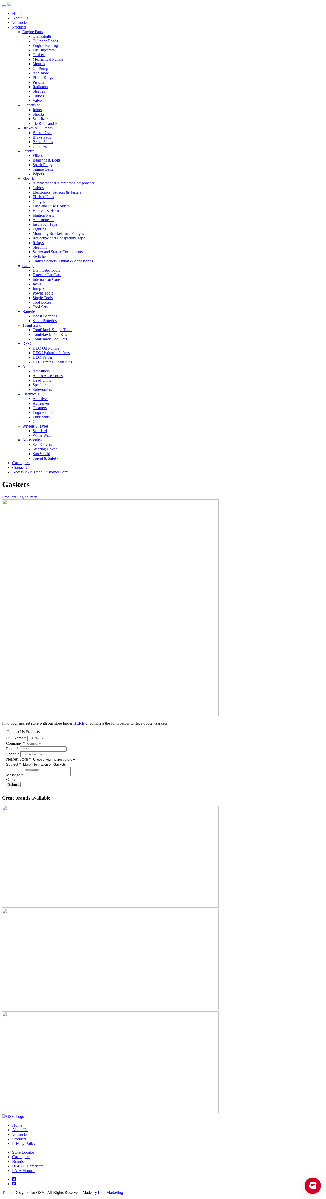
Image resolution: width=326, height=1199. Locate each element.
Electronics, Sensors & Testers (57, 192)
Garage (28, 265)
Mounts (39, 64)
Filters (38, 155)
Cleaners (40, 408)
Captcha (12, 779)
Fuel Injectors (44, 50)
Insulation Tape (45, 224)
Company (15, 743)
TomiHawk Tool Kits (50, 334)
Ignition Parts (43, 215)
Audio (27, 366)
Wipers (38, 174)
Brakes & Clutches (37, 128)
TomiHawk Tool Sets (50, 339)
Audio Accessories (48, 376)
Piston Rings (43, 77)
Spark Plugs (42, 165)
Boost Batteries (45, 316)
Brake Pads (42, 137)
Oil (35, 421)
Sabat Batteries (45, 320)
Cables (38, 187)
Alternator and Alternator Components (63, 183)
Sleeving (40, 247)
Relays (38, 243)
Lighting (39, 229)
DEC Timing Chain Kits (52, 362)
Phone (12, 754)
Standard (40, 431)
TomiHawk (31, 325)
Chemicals (30, 394)
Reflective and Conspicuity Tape (59, 238)
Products (19, 27)
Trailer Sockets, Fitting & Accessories (63, 261)
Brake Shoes (43, 142)
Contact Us (21, 467)
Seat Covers (42, 444)
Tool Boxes (42, 302)
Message (14, 775)
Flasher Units (43, 197)
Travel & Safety (45, 458)
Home (17, 13)
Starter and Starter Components (58, 252)
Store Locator (23, 1152)
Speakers (40, 385)
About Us (20, 18)
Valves (38, 100)
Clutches (40, 146)
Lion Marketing (110, 1192)
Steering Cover (45, 449)
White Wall (42, 435)
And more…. (43, 73)
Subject (13, 764)
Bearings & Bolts (46, 160)
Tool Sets (40, 307)
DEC (26, 343)
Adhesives (41, 403)
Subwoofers (42, 389)
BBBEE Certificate (27, 1166)
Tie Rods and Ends (48, 123)
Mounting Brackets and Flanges (58, 233)
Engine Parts (32, 32)
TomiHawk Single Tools (52, 330)
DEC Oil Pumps (46, 348)
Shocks (38, 114)
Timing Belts (43, 169)
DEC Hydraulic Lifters (51, 353)
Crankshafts (42, 36)
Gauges (39, 201)
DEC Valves (43, 357)
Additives (40, 398)
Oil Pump (40, 68)
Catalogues (21, 463)
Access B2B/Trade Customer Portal (41, 472)
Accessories (32, 440)
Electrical (29, 178)
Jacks (37, 284)
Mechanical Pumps (48, 59)
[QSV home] (13, 1116)
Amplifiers (41, 371)
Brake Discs (42, 132)
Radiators (40, 87)
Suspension (31, 105)
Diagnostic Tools (46, 270)
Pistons (38, 82)
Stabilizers (41, 119)
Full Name (16, 738)
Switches (40, 256)
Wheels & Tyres (35, 426)
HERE (78, 723)
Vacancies (20, 22)
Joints (37, 110)
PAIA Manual (23, 1170)
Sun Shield (41, 453)
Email (12, 749)
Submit (13, 785)
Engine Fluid (43, 412)
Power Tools (43, 293)
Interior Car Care (46, 279)
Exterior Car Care (47, 275)
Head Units (42, 380)
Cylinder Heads (45, 41)
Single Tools (43, 298)
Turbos (38, 96)
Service (28, 151)
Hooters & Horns (46, 210)
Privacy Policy (24, 1143)
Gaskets (39, 54)
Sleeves (39, 91)
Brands (18, 1161)
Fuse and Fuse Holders (51, 206)
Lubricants (41, 417)
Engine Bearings (46, 45)
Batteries (29, 311)
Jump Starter (43, 288)
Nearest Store (18, 759)
